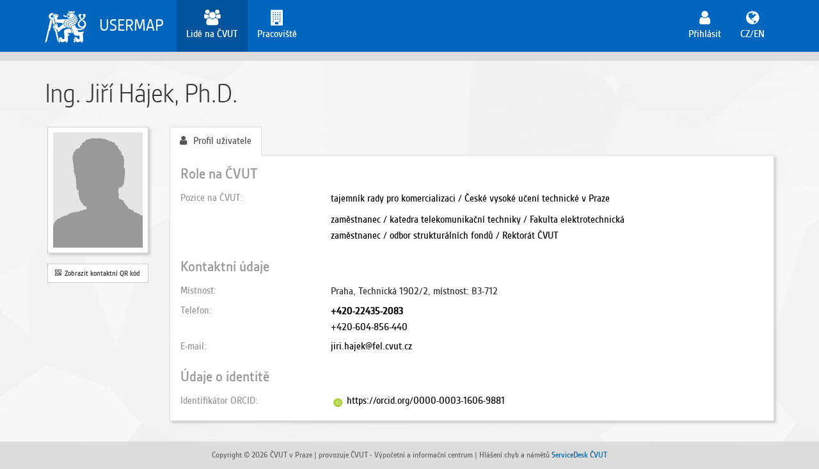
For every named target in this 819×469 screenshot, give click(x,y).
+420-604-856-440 (369, 327)
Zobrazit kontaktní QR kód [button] (100, 273)
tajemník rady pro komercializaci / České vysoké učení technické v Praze (470, 198)
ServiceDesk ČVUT (579, 454)
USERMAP (131, 25)
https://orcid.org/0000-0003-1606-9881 (426, 400)
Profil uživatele (222, 141)
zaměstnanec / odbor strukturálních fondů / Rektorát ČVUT (445, 235)
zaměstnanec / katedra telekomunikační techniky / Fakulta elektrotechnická (477, 219)
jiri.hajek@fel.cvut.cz (371, 346)
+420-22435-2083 (367, 311)
